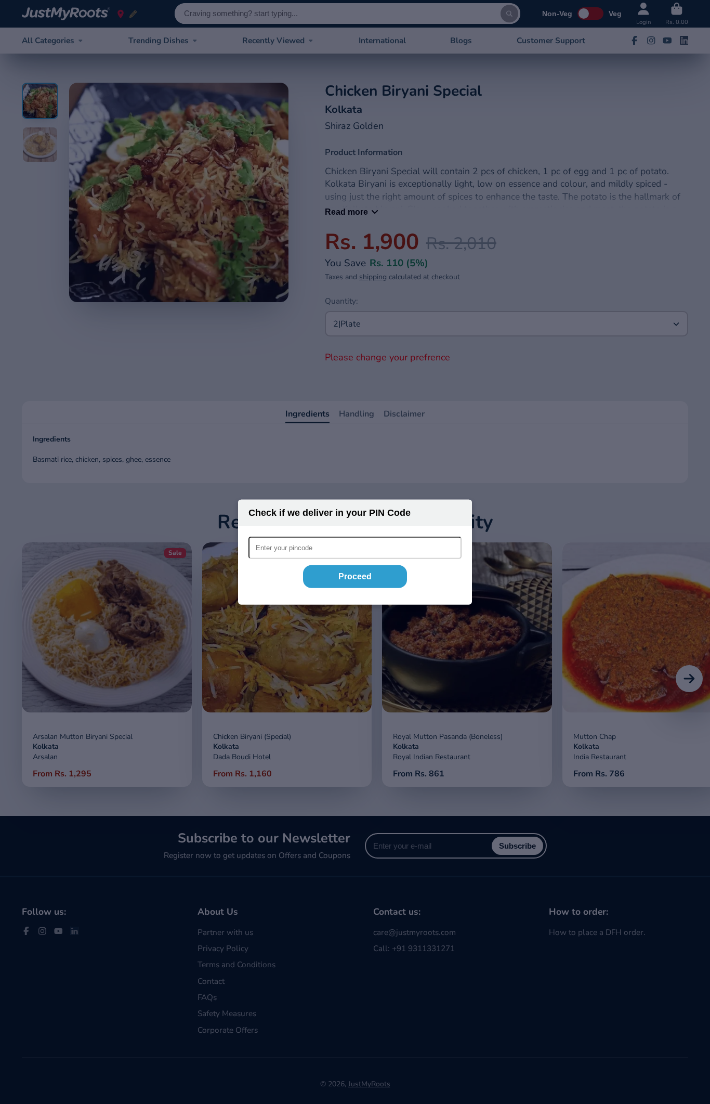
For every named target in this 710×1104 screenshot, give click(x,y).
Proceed (355, 576)
